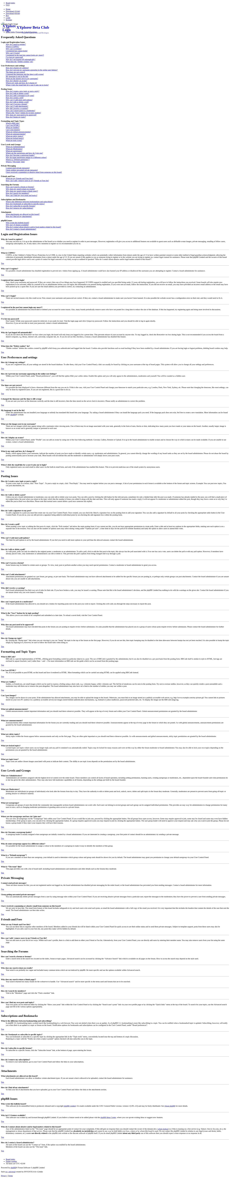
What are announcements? (16, 134)
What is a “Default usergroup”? (17, 160)
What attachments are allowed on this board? (23, 214)
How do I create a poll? (14, 98)
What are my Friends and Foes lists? (19, 178)
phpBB (13, 415)
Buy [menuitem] (7, 16)
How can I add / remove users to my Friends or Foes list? (27, 181)
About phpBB (169, 1106)
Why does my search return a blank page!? (22, 191)
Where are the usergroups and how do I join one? (24, 153)
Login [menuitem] (8, 18)
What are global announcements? (18, 132)
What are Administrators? (15, 147)
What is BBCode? (13, 123)
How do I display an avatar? (16, 81)
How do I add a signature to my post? (20, 96)
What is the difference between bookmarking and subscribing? (29, 202)
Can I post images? (13, 130)
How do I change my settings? (17, 68)
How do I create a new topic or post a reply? (22, 91)
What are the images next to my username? (22, 79)
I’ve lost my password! (14, 57)
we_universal (10, 1172)
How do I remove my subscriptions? (19, 208)
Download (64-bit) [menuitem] (13, 13)
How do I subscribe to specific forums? (20, 206)
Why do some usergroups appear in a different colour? (26, 157)
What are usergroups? (14, 151)
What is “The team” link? (15, 162)
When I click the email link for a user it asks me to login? (27, 85)
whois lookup (163, 1129)
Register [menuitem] (9, 20)
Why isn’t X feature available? (17, 225)
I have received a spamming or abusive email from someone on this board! (34, 172)
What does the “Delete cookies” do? (19, 62)
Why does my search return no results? (20, 189)
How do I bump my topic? (16, 117)
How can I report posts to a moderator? (20, 111)
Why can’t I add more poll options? (19, 100)
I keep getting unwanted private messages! (22, 170)
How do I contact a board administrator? (21, 229)
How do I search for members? (17, 193)
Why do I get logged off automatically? (20, 59)
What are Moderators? (14, 149)
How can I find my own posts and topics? (21, 195)
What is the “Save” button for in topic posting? (23, 113)
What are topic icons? (14, 140)
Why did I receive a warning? (17, 108)
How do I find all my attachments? (19, 216)
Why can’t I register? (14, 49)
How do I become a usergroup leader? (20, 155)
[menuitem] (10, 3)
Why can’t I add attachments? (17, 106)
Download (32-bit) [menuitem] (13, 11)
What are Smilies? (12, 128)
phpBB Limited (70, 1106)
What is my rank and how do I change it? (21, 83)
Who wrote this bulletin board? (17, 223)
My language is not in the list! (17, 76)
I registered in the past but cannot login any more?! (25, 55)
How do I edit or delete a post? (17, 93)
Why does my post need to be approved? (21, 115)
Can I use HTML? (13, 125)
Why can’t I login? (13, 53)
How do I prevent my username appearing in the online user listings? (32, 70)
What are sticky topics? (14, 136)
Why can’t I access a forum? (16, 104)
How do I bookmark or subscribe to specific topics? (25, 204)
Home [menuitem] (8, 9)
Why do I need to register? (16, 44)
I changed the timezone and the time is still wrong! (25, 74)
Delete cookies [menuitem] (11, 1161)
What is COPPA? (12, 47)
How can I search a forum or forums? (20, 187)
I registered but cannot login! (16, 51)
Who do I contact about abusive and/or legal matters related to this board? (33, 227)
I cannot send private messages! (18, 168)
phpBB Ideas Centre (108, 1117)
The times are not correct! (15, 72)
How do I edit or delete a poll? (17, 102)
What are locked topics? (15, 138)
